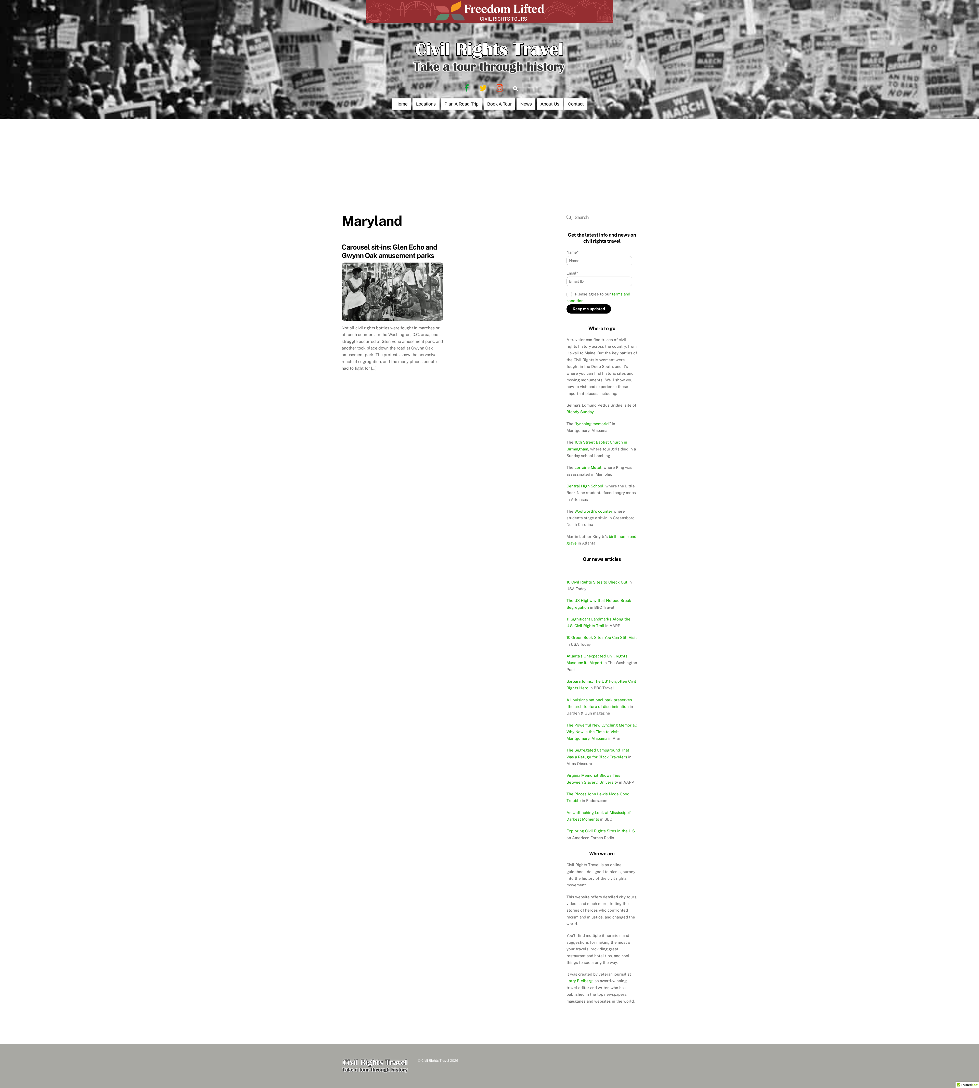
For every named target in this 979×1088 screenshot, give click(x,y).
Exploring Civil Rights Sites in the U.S (600, 831)
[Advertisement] (489, 157)
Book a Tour (499, 104)
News (526, 104)
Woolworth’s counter (593, 511)
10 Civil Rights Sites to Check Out (596, 582)
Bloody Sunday (580, 412)
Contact (576, 104)
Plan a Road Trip (461, 104)
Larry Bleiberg (579, 981)
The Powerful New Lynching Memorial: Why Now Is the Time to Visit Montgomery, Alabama (601, 732)
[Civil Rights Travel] (489, 73)
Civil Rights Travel (435, 1061)
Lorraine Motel (587, 467)
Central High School (584, 486)
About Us (549, 104)
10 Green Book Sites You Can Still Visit (601, 637)
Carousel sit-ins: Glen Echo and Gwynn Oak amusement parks (389, 251)
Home (401, 104)
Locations (426, 104)
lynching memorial (592, 424)
